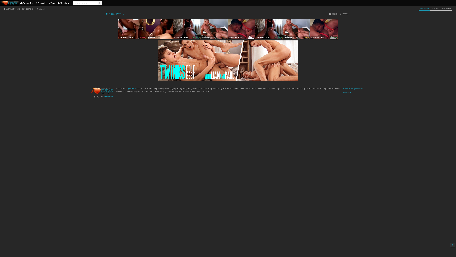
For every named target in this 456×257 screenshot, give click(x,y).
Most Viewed (446, 9)
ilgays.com (108, 96)
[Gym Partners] (214, 29)
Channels (42, 3)
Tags (52, 3)
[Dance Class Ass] (159, 29)
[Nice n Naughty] (241, 29)
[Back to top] (452, 245)
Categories (28, 3)
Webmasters (347, 92)
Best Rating (435, 9)
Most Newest (424, 9)
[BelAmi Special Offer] (228, 80)
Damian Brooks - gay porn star (353, 89)
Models (63, 3)
